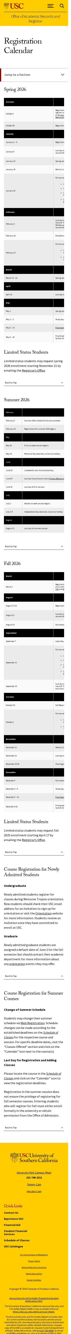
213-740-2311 (34, 1177)
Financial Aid (12, 1225)
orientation (17, 964)
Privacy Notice (34, 1261)
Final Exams (60, 797)
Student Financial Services (15, 1232)
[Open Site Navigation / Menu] (51, 6)
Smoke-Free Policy (34, 1280)
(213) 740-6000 (46, 1330)
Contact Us (11, 1212)
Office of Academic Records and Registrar (35, 18)
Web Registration (33, 1023)
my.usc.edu (62, 115)
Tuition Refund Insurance (60, 478)
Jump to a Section (17, 75)
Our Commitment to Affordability (34, 1254)
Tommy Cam (34, 1184)
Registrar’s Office (33, 370)
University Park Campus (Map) (34, 1172)
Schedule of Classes (17, 1240)
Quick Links (13, 1206)
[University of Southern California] (14, 6)
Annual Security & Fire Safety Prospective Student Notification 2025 (34, 1299)
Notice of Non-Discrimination (34, 1267)
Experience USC (13, 1219)
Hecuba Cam (34, 1191)
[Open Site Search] (62, 6)
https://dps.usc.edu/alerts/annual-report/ (34, 1311)
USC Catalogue (13, 1246)
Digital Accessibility (34, 1273)
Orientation (44, 913)
